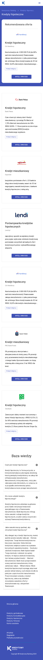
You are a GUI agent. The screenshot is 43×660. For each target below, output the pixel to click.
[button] (21, 465)
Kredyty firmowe (13, 621)
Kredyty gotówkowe (15, 613)
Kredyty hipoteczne (14, 618)
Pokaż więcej (11, 69)
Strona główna (12, 604)
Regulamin (11, 635)
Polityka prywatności (15, 638)
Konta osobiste (13, 623)
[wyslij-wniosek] (21, 77)
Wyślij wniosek (21, 77)
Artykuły (10, 633)
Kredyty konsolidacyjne (16, 616)
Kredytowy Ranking (9, 11)
